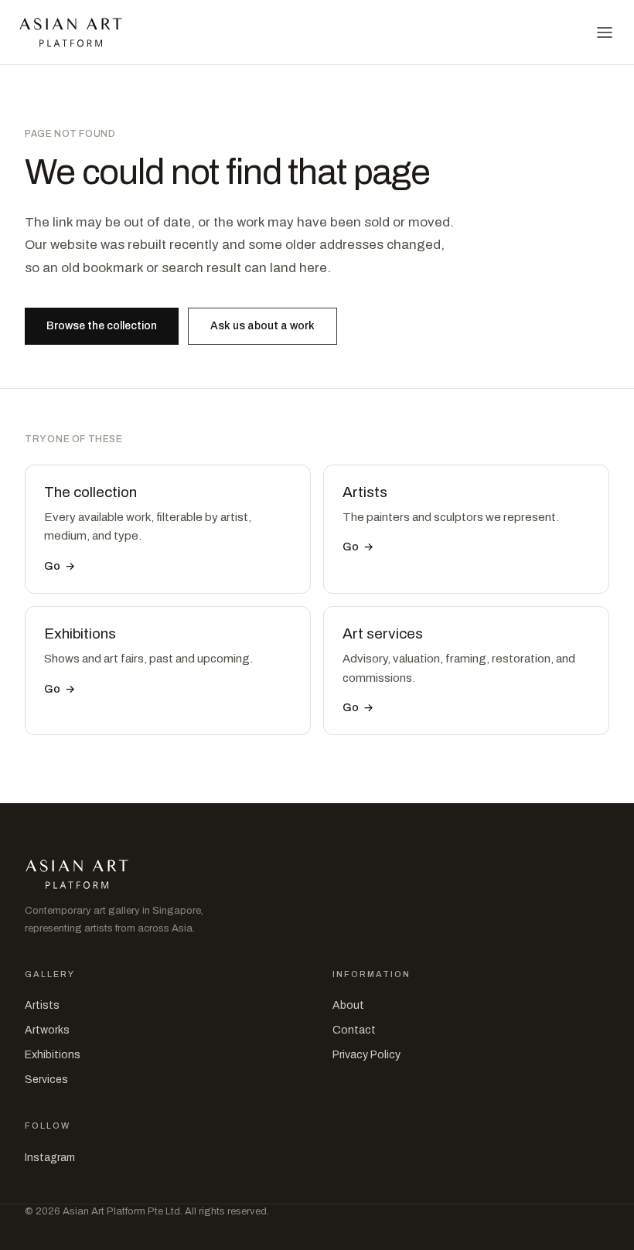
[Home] (71, 32)
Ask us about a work (262, 326)
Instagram (50, 1157)
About (348, 1005)
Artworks (47, 1030)
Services (46, 1079)
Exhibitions (52, 1055)
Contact (354, 1030)
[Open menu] (605, 32)
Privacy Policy (366, 1055)
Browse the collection (101, 326)
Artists (42, 1005)
